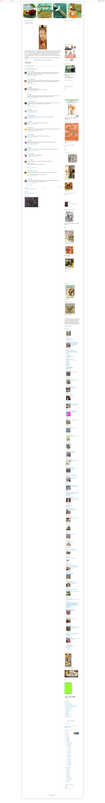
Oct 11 (69, 758)
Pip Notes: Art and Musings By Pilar (72, 633)
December (68, 742)
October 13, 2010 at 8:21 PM (32, 150)
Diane (28, 121)
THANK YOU (68, 364)
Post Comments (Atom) (33, 188)
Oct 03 (69, 764)
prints (72, 574)
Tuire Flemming (30, 101)
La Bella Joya (68, 541)
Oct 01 (69, 765)
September (68, 767)
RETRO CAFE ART (69, 707)
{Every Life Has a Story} (70, 350)
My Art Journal (68, 370)
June (67, 772)
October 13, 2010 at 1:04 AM (32, 98)
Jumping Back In (73, 558)
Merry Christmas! (73, 618)
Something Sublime (69, 367)
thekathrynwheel (30, 115)
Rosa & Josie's (68, 617)
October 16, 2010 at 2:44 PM (32, 175)
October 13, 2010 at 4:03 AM (32, 112)
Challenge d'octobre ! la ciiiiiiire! (70, 646)
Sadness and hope (74, 610)
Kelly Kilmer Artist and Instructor (71, 342)
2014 (67, 735)
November (68, 744)
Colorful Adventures (69, 459)
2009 (67, 781)
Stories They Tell (69, 427)
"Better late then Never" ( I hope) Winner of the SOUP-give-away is (75, 627)
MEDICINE (69, 756)
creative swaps (68, 355)
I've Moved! (67, 506)
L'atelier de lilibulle (69, 645)
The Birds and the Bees (74, 550)
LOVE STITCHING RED (70, 508)
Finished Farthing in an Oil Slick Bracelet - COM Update (75, 567)
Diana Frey (68, 533)
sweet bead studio (69, 598)
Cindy (28, 94)
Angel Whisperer (69, 625)
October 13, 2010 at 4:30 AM (32, 118)
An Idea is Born (73, 428)
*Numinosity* (68, 557)
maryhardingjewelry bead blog (71, 411)
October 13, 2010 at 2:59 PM (32, 144)
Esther (28, 109)
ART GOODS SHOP (69, 704)
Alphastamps (68, 711)
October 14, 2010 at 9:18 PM (32, 167)
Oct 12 (69, 755)
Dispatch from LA (69, 338)
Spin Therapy (73, 452)
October (68, 745)
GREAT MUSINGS (69, 714)
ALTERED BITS (68, 709)
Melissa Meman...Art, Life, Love (71, 565)
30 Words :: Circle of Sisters (75, 591)
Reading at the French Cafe (70, 339)
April (67, 775)
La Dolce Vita (68, 330)
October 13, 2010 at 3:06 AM (32, 106)
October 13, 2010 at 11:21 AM (32, 137)
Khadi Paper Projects (74, 387)
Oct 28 (69, 748)
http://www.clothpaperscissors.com (71, 705)
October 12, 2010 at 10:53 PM (32, 75)
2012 (67, 738)
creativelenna (29, 71)
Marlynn (28, 179)
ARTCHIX (67, 715)
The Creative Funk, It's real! (75, 436)
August (68, 769)
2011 (67, 740)
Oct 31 (69, 746)
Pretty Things (29, 153)
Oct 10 (69, 759)
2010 (67, 741)
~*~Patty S (29, 159)
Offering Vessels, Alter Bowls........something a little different (75, 499)
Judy (28, 147)
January (68, 779)
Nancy (28, 140)
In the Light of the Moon (70, 435)
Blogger (54, 795)
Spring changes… (68, 494)
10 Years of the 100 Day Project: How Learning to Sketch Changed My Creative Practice (72, 352)
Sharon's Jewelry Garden (70, 549)
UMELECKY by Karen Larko (71, 451)
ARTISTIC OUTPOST (69, 710)
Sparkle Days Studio (69, 359)
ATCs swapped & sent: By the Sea (71, 356)
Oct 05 (69, 762)
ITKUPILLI (67, 712)
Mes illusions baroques (70, 609)
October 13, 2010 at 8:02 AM (32, 124)
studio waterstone (69, 505)
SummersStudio (30, 79)
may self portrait (68, 634)
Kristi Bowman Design (70, 467)
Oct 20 (69, 752)
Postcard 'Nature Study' (74, 460)
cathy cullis (68, 363)
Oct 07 (69, 761)
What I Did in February (74, 371)
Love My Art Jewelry (69, 497)
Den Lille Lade (68, 378)
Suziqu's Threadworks (70, 386)
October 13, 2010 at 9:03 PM (32, 156)
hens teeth (68, 419)
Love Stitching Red (74, 509)
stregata (28, 87)
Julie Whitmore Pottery (70, 573)
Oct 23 (69, 751)
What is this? (68, 693)
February (68, 778)
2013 (67, 737)
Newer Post (27, 187)
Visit (67, 723)
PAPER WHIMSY (68, 716)
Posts (67, 786)
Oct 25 (69, 749)
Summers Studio (69, 637)
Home (43, 187)
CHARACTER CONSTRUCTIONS (71, 706)
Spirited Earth (29, 134)
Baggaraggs (68, 443)
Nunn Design (68, 702)
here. (29, 56)
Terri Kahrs (29, 127)
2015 (67, 734)
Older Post (59, 187)
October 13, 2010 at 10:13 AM (32, 131)
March (68, 776)
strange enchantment (69, 581)
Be (71, 331)
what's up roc (68, 484)
